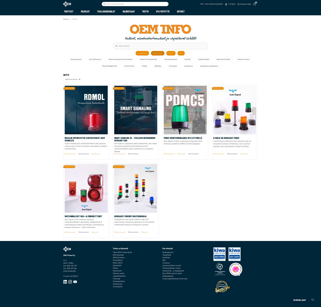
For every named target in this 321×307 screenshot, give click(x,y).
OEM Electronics (119, 258)
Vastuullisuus (117, 284)
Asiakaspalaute (167, 276)
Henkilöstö (166, 258)
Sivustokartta (117, 287)
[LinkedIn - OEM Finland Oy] (65, 282)
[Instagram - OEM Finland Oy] (70, 282)
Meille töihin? (118, 263)
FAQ (163, 260)
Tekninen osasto (118, 273)
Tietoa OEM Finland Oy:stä (122, 252)
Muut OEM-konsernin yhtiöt (172, 273)
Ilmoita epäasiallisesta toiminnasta (174, 279)
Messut (115, 268)
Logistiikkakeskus (119, 276)
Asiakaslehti (117, 265)
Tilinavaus (166, 263)
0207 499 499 (72, 266)
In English (231, 4)
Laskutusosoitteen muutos (171, 265)
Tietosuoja (116, 279)
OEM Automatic (118, 255)
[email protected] (69, 271)
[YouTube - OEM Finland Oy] (75, 282)
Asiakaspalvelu (167, 252)
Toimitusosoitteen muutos (171, 268)
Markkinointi (117, 271)
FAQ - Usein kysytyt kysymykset (211, 4)
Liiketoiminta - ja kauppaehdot (173, 271)
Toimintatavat (118, 260)
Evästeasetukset (119, 281)
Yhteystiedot (166, 255)
